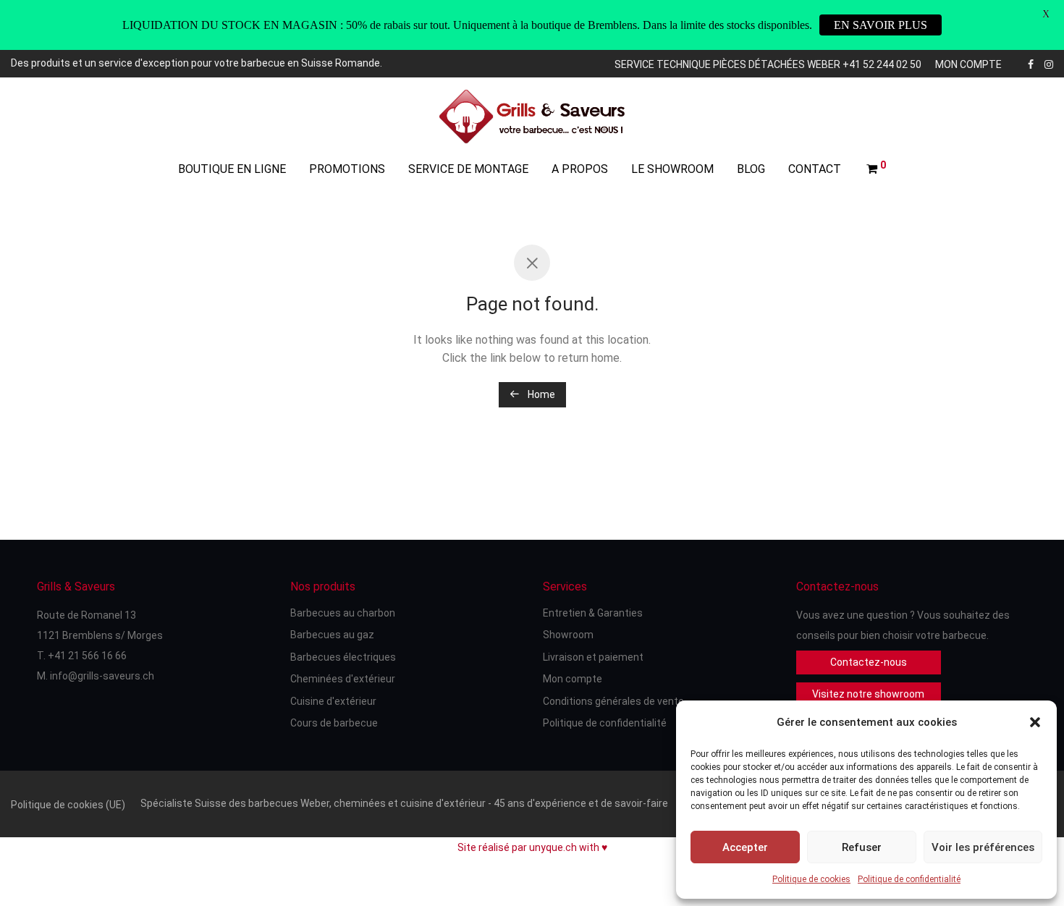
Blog (751, 169)
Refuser (862, 847)
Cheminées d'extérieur (342, 679)
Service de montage (468, 169)
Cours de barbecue (334, 723)
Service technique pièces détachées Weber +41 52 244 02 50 (768, 64)
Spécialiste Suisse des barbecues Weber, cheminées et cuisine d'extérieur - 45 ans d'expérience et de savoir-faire (404, 803)
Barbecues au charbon (342, 613)
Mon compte (968, 64)
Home (540, 394)
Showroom (568, 634)
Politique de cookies (811, 879)
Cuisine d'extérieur (333, 701)
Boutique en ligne (232, 169)
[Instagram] (1048, 63)
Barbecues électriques (343, 657)
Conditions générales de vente (613, 701)
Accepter (745, 847)
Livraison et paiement (593, 657)
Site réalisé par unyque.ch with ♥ (532, 847)
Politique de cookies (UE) (68, 804)
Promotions (347, 169)
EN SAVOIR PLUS (880, 25)
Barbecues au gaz (332, 634)
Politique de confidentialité (909, 879)
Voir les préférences (983, 847)
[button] (1035, 722)
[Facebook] (1031, 63)
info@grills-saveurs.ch (102, 676)
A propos (580, 169)
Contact (814, 169)
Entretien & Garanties (593, 613)
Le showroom (672, 169)
